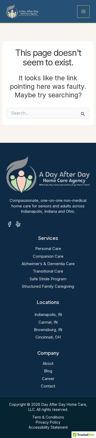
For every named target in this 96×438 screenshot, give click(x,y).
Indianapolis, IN (48, 314)
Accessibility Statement (48, 427)
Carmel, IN (48, 322)
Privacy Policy (48, 422)
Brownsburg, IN (48, 329)
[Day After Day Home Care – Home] (22, 11)
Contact (48, 386)
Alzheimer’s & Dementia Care (48, 263)
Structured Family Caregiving (48, 286)
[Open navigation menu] (83, 11)
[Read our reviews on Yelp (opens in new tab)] (18, 224)
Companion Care (48, 256)
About (48, 363)
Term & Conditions (48, 417)
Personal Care (48, 248)
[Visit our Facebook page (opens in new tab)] (9, 224)
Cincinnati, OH (48, 337)
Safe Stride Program (48, 279)
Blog (48, 371)
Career (48, 378)
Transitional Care (48, 271)
